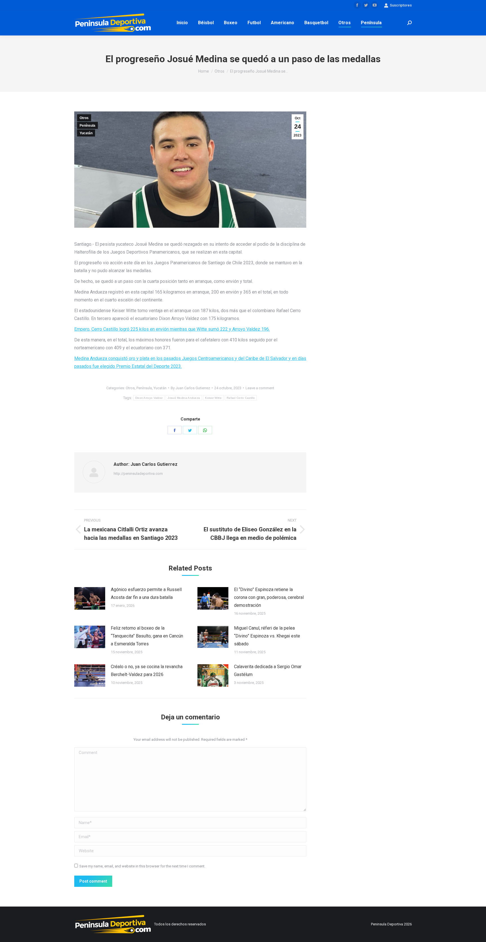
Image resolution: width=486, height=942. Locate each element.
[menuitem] (182, 22)
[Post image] (89, 598)
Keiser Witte (213, 397)
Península (87, 125)
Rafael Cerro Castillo (241, 397)
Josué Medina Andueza (184, 397)
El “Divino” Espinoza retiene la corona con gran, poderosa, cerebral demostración (269, 597)
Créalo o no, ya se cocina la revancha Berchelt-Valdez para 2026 (147, 670)
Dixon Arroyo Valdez (149, 397)
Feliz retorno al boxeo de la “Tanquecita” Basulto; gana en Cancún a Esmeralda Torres (147, 635)
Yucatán (86, 133)
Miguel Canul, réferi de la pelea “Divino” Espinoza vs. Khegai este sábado (267, 635)
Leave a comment (260, 388)
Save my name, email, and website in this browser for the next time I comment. (142, 866)
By (190, 388)
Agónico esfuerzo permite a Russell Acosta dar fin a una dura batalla (146, 593)
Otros (84, 118)
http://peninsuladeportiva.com (138, 473)
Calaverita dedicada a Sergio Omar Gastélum (268, 670)
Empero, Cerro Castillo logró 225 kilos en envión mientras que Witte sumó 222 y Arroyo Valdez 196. (172, 329)
